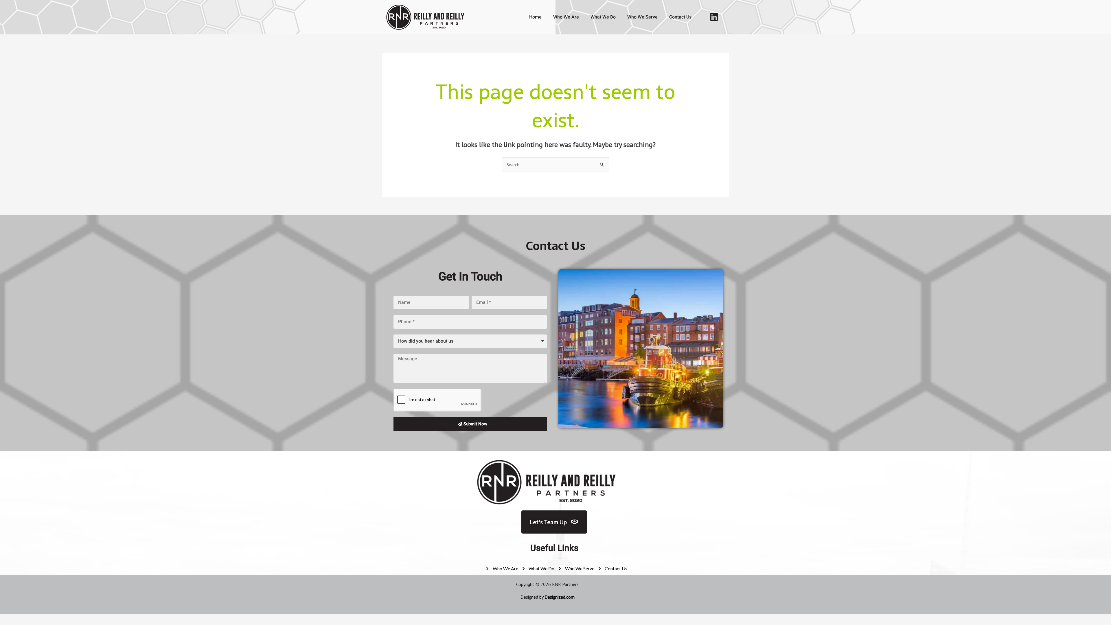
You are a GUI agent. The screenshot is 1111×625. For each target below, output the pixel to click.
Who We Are (566, 17)
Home (535, 17)
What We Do (603, 17)
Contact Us (680, 17)
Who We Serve (642, 17)
